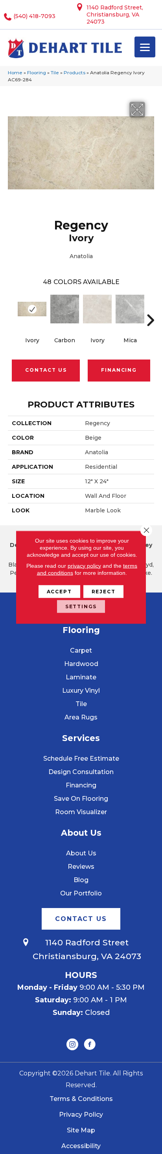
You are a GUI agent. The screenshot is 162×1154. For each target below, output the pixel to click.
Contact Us (45, 370)
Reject (104, 591)
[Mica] (130, 309)
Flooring (36, 72)
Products (74, 72)
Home (15, 72)
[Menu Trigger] (145, 47)
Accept (59, 591)
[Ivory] (32, 309)
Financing (118, 370)
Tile (55, 72)
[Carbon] (64, 309)
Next (150, 308)
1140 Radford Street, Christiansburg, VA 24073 (115, 14)
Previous (12, 308)
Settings (81, 606)
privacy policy (84, 565)
